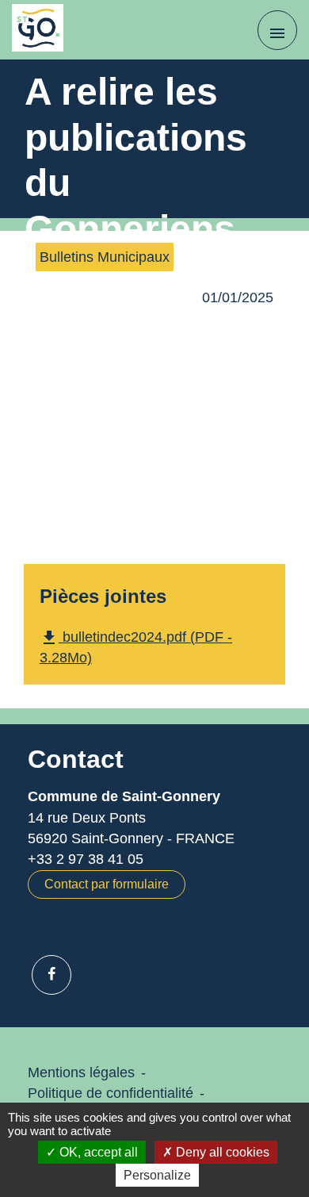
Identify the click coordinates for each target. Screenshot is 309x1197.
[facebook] (51, 975)
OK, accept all (97, 1152)
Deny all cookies (221, 1152)
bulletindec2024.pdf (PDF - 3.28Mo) (136, 647)
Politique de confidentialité (110, 1093)
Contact (76, 759)
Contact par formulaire (106, 884)
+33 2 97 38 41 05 (85, 859)
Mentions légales (81, 1072)
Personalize (157, 1175)
